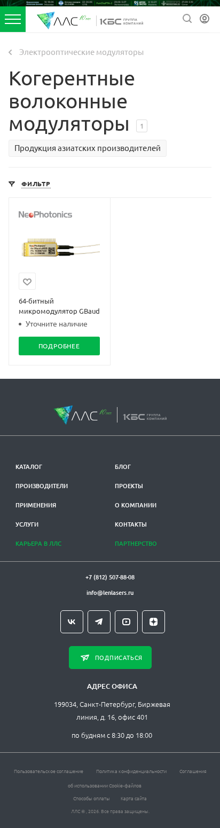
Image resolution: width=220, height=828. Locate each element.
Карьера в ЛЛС (38, 543)
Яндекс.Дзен (153, 621)
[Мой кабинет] (204, 19)
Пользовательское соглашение (48, 771)
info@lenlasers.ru (110, 592)
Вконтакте (71, 621)
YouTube (126, 621)
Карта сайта (134, 798)
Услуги (26, 524)
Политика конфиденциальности (131, 771)
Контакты (131, 524)
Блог (123, 466)
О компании (135, 504)
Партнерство (136, 543)
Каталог (28, 466)
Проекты (129, 485)
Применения (35, 504)
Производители (41, 485)
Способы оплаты (91, 798)
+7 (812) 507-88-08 (110, 577)
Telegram (99, 621)
